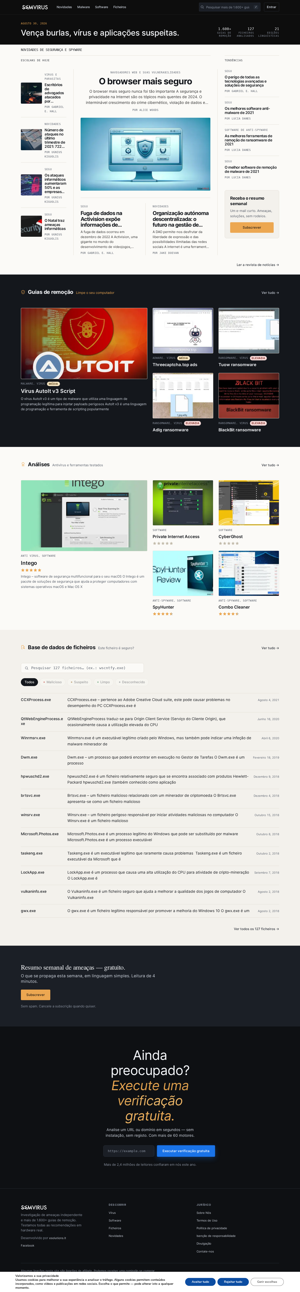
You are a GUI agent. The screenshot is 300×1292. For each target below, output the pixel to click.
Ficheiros (119, 7)
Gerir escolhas (267, 1282)
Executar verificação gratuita (186, 1151)
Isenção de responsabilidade (216, 1236)
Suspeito (81, 682)
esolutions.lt (57, 1238)
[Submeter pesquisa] (202, 7)
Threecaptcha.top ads (175, 364)
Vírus (112, 1212)
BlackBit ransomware (240, 429)
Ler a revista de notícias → (258, 265)
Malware (83, 7)
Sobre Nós (204, 1212)
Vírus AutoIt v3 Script (48, 391)
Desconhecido (133, 682)
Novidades (64, 7)
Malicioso (54, 682)
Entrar (271, 7)
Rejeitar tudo (233, 1282)
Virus (41, 383)
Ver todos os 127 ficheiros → (256, 929)
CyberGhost (231, 536)
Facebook (27, 1245)
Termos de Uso (207, 1220)
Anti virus (29, 555)
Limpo (105, 682)
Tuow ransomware (237, 364)
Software (101, 7)
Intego (29, 563)
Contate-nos (205, 1251)
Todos (29, 682)
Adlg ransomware (170, 429)
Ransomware (227, 358)
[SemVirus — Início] (35, 7)
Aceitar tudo (200, 1282)
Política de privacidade (212, 1228)
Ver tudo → (270, 293)
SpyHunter (163, 607)
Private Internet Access (176, 536)
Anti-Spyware (163, 600)
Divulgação (204, 1243)
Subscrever (252, 227)
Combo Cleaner (234, 607)
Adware (158, 358)
